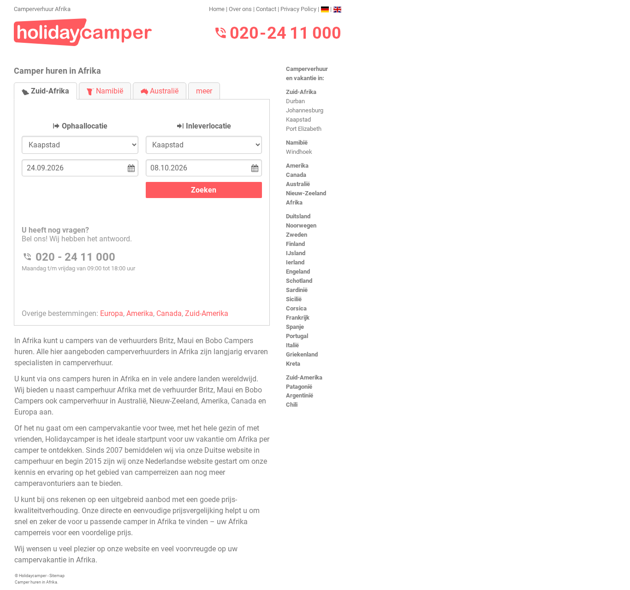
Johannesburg (304, 110)
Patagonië (299, 386)
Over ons (240, 9)
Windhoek (299, 151)
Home (217, 9)
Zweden (296, 234)
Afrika (294, 202)
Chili (291, 404)
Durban (295, 101)
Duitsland (298, 216)
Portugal (297, 336)
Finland (295, 243)
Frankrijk (297, 317)
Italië (292, 345)
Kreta (293, 363)
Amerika (297, 165)
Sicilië (294, 299)
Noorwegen (301, 225)
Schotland (299, 280)
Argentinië (299, 395)
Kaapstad (298, 119)
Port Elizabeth (303, 128)
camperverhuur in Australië (102, 401)
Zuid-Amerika (304, 377)
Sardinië (297, 289)
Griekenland (302, 354)
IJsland (295, 253)
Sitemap (57, 575)
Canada (296, 174)
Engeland (298, 271)
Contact (266, 9)
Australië (298, 184)
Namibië (297, 142)
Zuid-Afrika (301, 91)
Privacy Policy (298, 9)
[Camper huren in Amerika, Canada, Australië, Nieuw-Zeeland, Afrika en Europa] (83, 31)
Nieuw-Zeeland (306, 193)
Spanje (295, 326)
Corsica (296, 308)
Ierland (295, 262)
